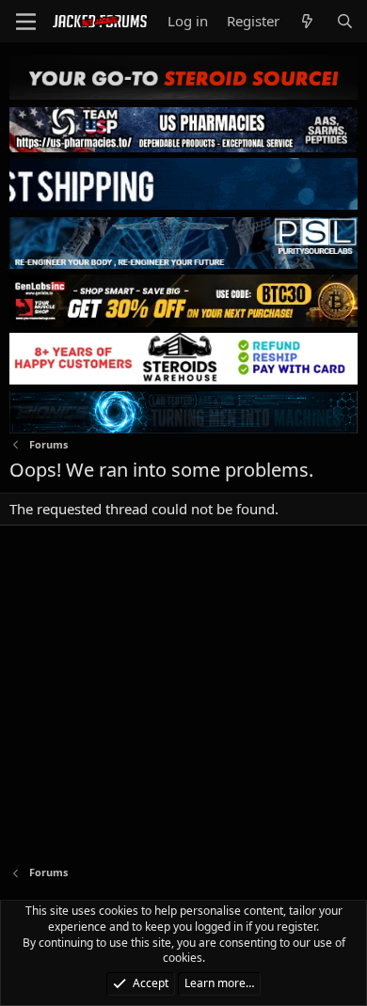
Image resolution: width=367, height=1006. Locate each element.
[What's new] (307, 21)
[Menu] (26, 21)
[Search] (345, 21)
